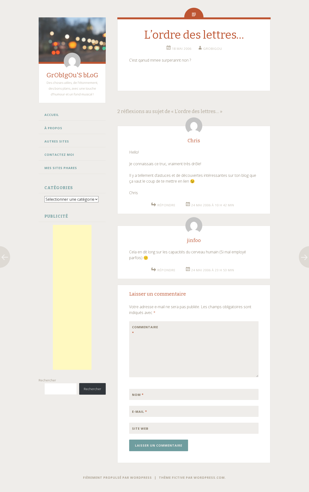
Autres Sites (56, 141)
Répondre (166, 205)
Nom (138, 394)
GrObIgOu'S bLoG (72, 75)
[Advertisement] (72, 297)
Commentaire (142, 330)
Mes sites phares (60, 168)
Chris (194, 140)
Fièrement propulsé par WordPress (117, 477)
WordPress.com (209, 477)
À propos (53, 128)
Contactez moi (59, 154)
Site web (140, 428)
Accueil (51, 115)
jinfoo (194, 240)
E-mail (139, 411)
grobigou (212, 48)
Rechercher (47, 380)
